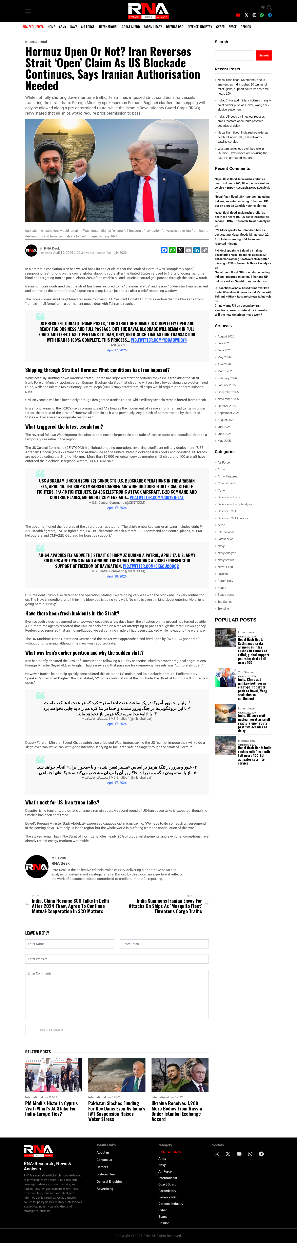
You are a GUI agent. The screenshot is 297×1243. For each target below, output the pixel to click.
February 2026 (227, 378)
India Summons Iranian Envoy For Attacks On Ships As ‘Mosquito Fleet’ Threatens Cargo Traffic (165, 906)
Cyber (220, 26)
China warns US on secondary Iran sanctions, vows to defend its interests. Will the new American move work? (241, 310)
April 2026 (224, 364)
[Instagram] (217, 1154)
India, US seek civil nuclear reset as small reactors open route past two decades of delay (241, 121)
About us (103, 1152)
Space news (226, 594)
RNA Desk (52, 248)
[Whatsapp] (250, 1154)
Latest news (226, 539)
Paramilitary (153, 26)
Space (233, 26)
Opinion (246, 26)
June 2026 (224, 350)
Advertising (105, 1189)
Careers (102, 1167)
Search (221, 42)
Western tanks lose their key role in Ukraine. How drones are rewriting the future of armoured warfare (242, 153)
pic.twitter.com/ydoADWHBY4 (159, 340)
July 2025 (224, 426)
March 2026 (225, 371)
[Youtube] (239, 1154)
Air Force (87, 26)
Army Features (227, 476)
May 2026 (224, 357)
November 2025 (228, 399)
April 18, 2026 (117, 576)
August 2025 (226, 420)
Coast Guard (131, 26)
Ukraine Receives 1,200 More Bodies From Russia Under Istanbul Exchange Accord (177, 1110)
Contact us (104, 1160)
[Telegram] (261, 1154)
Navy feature (226, 560)
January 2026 (227, 385)
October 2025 (227, 406)
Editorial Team (107, 1174)
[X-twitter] (228, 1154)
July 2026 (224, 343)
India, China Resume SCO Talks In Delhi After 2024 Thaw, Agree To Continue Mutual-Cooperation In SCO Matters (70, 906)
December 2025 (228, 392)
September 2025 (228, 413)
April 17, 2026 (117, 350)
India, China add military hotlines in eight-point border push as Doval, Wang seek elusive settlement (244, 105)
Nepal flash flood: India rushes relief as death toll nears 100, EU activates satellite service (243, 137)
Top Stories (225, 601)
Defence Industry (199, 26)
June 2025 (224, 434)
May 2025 (224, 440)
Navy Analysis (227, 553)
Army (62, 26)
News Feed (225, 566)
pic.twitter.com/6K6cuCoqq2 (151, 566)
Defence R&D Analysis (233, 518)
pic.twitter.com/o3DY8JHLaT (157, 497)
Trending (223, 608)
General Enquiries (109, 1181)
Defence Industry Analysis (235, 504)
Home (51, 26)
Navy (73, 26)
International (108, 26)
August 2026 (226, 336)
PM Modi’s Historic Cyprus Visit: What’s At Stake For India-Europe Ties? (51, 1108)
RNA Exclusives (33, 26)
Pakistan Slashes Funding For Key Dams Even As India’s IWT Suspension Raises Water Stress (116, 1110)
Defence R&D (174, 26)
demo (221, 525)
